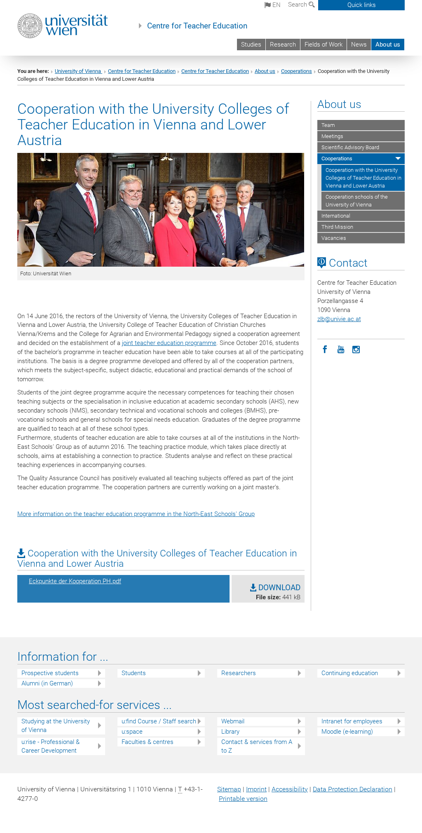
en (276, 5)
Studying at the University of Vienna (55, 726)
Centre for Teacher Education (197, 26)
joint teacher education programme (169, 343)
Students (134, 673)
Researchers (238, 673)
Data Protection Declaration (352, 789)
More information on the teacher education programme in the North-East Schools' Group (136, 514)
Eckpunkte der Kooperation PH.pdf (75, 581)
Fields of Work (323, 44)
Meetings (332, 136)
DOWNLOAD (278, 587)
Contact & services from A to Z (256, 746)
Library (230, 731)
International (335, 216)
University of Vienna (78, 71)
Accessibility (290, 789)
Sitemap (229, 789)
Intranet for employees (351, 721)
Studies (251, 44)
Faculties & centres (147, 742)
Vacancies (333, 238)
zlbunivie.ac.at (339, 319)
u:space (132, 731)
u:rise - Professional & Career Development (50, 746)
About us (387, 44)
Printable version (243, 798)
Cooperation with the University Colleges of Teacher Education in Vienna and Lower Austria (363, 178)
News (359, 44)
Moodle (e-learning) (347, 731)
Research (283, 44)
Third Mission (337, 227)
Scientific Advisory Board (350, 147)
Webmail (232, 721)
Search (298, 4)
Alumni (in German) (47, 683)
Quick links (361, 5)
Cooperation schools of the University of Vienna (357, 201)
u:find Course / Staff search (159, 721)
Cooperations (296, 71)
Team (328, 125)
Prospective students (50, 673)
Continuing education (349, 673)
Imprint (256, 789)
